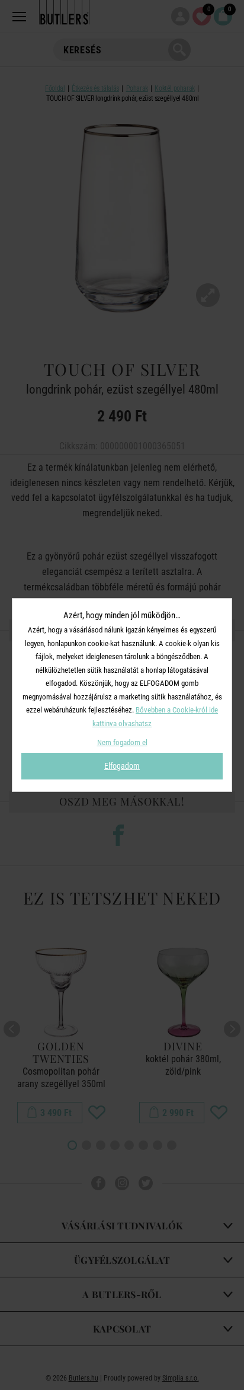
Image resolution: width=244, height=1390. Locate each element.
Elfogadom (122, 766)
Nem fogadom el (122, 742)
